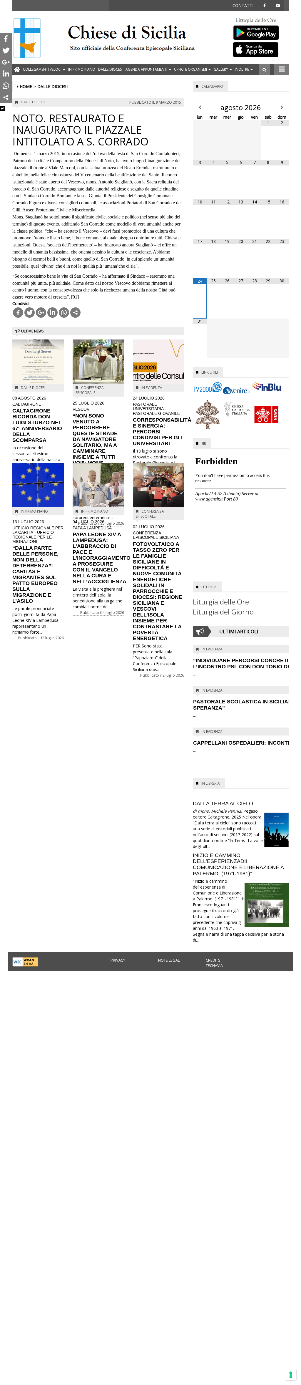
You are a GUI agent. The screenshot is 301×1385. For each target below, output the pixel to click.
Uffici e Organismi (191, 69)
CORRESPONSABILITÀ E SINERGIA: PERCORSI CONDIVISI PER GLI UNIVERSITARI (162, 421)
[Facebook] (18, 312)
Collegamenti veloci (42, 69)
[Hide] (2, 108)
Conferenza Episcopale (90, 390)
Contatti (243, 5)
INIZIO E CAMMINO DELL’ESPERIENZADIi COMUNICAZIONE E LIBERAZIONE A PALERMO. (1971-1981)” (238, 864)
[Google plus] (41, 312)
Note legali (169, 960)
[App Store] (259, 49)
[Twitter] (29, 312)
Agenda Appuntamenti (147, 69)
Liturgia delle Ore (221, 602)
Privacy (118, 960)
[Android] (259, 31)
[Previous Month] (200, 107)
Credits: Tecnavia (214, 962)
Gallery (221, 69)
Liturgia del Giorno (223, 612)
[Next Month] (282, 107)
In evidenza (151, 387)
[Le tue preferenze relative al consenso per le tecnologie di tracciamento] (290, 1374)
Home (26, 86)
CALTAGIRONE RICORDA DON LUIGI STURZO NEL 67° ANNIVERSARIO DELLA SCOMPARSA (37, 419)
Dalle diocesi (110, 69)
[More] (75, 312)
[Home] (27, 39)
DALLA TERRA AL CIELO (223, 803)
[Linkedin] (52, 312)
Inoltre (242, 69)
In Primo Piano (81, 69)
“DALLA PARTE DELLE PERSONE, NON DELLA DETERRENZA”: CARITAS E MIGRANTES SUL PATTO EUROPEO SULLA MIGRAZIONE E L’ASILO (37, 562)
